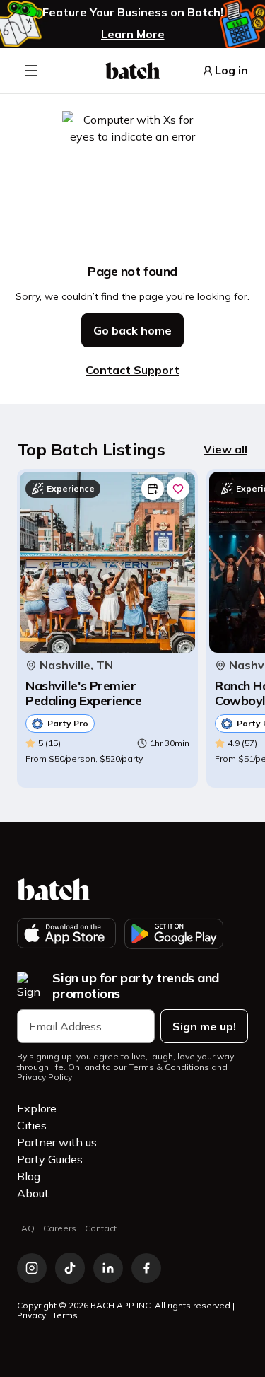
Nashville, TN (76, 665)
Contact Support (132, 370)
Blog (28, 1176)
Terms (65, 1315)
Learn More (133, 34)
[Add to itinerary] (152, 488)
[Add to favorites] (178, 488)
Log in (231, 70)
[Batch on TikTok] (70, 1268)
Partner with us (57, 1142)
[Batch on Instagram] (32, 1268)
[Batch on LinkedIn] (108, 1268)
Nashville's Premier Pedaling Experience (83, 693)
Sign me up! (204, 1026)
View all (225, 449)
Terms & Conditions (169, 1067)
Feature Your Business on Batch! (132, 12)
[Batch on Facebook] (146, 1268)
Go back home (132, 330)
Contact (101, 1228)
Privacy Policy (44, 1077)
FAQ (26, 1228)
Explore (37, 1108)
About (33, 1193)
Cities (32, 1125)
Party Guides (50, 1159)
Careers (59, 1228)
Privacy (31, 1315)
